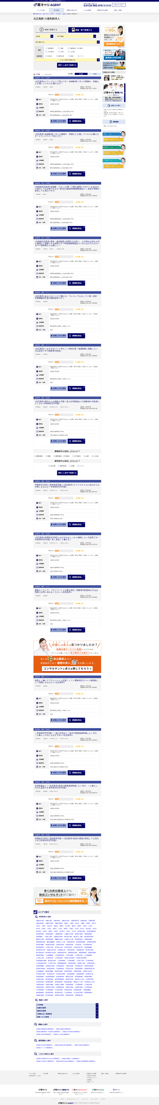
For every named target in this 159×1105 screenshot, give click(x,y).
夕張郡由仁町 (61, 950)
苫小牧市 (67, 926)
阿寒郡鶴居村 (88, 992)
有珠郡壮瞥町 (88, 976)
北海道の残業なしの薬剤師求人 (71, 1058)
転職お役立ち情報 (102, 10)
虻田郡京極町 (40, 944)
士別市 (49, 928)
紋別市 (44, 928)
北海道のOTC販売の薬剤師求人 (71, 1031)
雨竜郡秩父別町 (72, 952)
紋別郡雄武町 (60, 976)
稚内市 (74, 926)
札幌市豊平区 (75, 920)
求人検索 (56, 10)
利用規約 (62, 1099)
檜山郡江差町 (68, 936)
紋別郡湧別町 (80, 974)
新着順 (81, 74)
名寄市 (55, 928)
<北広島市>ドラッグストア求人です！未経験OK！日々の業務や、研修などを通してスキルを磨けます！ (67, 82)
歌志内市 (88, 928)
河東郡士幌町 (49, 984)
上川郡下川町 (80, 960)
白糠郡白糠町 (40, 995)
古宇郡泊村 (78, 944)
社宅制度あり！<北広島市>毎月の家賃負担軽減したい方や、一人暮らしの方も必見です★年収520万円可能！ (66, 787)
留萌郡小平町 (81, 963)
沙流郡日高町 (89, 979)
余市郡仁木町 (59, 947)
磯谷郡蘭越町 (51, 942)
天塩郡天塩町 (69, 966)
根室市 (66, 928)
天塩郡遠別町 (60, 966)
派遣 (71, 56)
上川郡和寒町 (61, 960)
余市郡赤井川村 (78, 947)
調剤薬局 (51, 48)
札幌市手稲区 (49, 923)
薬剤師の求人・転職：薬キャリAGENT (44, 13)
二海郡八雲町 (48, 936)
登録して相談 (118, 10)
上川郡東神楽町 (59, 955)
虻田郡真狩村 (71, 942)
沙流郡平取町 (40, 981)
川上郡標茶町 (68, 992)
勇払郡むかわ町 (79, 979)
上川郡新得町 (79, 984)
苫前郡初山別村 (50, 966)
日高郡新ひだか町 (89, 981)
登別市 (45, 931)
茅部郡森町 (39, 936)
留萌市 (61, 926)
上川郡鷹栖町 (49, 955)
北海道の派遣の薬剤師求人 (82, 1045)
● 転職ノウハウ (90, 1081)
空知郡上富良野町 (69, 958)
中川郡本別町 (59, 989)
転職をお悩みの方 (72, 10)
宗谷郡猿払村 (79, 966)
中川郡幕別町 (88, 987)
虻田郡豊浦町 (79, 976)
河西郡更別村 (60, 987)
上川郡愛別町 (88, 955)
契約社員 (61, 56)
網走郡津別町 (59, 971)
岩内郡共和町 (60, 944)
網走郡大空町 (69, 976)
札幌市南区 (84, 920)
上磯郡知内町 (59, 934)
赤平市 (38, 928)
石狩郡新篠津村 (91, 931)
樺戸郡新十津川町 (51, 952)
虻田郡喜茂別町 (91, 942)
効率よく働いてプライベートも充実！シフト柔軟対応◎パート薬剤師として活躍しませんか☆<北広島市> (66, 681)
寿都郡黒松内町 (40, 942)
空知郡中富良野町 (81, 958)
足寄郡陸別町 (77, 989)
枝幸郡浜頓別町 (88, 966)
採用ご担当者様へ (94, 1099)
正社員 (50, 56)
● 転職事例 (89, 1079)
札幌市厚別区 (40, 923)
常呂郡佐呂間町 (60, 974)
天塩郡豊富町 (60, 968)
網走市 (56, 926)
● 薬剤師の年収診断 (91, 1075)
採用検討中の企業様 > (119, 4)
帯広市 (94, 923)
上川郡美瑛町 (59, 958)
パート (82, 56)
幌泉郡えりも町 (78, 981)
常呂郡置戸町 (51, 974)
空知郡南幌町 (88, 947)
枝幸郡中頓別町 (40, 968)
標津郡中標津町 (59, 995)
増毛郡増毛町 (72, 963)
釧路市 (88, 923)
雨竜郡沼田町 (40, 955)
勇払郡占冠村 (52, 960)
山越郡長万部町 (58, 936)
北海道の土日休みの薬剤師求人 (45, 1061)
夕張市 (44, 926)
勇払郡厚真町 (49, 979)
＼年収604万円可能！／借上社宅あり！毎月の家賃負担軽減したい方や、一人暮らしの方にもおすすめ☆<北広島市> (67, 734)
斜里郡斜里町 (68, 971)
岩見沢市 (49, 926)
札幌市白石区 (65, 920)
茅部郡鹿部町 (88, 934)
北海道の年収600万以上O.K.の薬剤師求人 (48, 1058)
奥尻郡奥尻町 (49, 939)
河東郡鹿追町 (69, 984)
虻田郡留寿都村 (80, 942)
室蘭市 (83, 923)
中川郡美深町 (89, 960)
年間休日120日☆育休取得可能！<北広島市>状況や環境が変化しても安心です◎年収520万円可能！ (67, 839)
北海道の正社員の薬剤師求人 (44, 1045)
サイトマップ (55, 1099)
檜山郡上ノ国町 (78, 936)
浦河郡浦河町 (59, 981)
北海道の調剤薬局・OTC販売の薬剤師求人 (48, 1031)
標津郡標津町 (69, 995)
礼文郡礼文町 (69, 968)
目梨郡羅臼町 (79, 995)
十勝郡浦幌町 (87, 989)
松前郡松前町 (40, 934)
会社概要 (103, 1099)
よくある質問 (87, 10)
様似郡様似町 (68, 981)
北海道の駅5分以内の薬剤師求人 (65, 1061)
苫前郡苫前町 (91, 963)
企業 (61, 51)
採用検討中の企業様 (121, 1073)
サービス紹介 (41, 10)
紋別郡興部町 (40, 976)
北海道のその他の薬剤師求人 (61, 1034)
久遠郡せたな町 (68, 939)
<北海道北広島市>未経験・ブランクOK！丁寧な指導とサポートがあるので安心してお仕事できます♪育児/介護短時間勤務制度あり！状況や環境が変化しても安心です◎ (67, 189)
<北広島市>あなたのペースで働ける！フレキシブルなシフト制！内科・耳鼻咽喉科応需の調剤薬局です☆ (67, 297)
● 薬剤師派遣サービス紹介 (35, 1075)
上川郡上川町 (40, 958)
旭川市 (77, 923)
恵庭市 (50, 931)
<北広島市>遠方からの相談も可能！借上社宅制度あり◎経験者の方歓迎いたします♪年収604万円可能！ (67, 402)
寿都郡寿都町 (88, 939)
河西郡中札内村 (50, 987)
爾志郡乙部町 (40, 939)
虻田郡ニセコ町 (60, 942)
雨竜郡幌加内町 (62, 963)
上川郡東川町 (49, 958)
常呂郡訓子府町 (40, 974)
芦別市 (85, 926)
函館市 (66, 923)
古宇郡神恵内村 (87, 944)
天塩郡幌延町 (40, 971)
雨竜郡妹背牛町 (62, 952)
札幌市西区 (92, 920)
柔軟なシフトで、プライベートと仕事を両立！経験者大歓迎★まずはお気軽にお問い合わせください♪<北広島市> (66, 591)
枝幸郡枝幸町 (51, 968)
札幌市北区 (49, 920)
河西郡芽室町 (40, 987)
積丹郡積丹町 (40, 947)
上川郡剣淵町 (71, 960)
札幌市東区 (57, 920)
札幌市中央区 (40, 920)
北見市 (38, 926)
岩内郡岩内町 (69, 944)
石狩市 (68, 931)
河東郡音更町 (40, 984)
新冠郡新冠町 (49, 981)
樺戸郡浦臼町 (40, 952)
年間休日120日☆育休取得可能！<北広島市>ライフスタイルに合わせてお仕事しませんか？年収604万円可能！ (67, 486)
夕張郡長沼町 (71, 950)
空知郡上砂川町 (51, 950)
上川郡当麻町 (69, 955)
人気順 (95, 74)
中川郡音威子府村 (41, 963)
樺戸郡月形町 (89, 950)
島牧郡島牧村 (79, 939)
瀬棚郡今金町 (59, 939)
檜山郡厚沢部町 (88, 936)
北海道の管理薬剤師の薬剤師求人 (86, 1061)
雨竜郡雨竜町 (83, 952)
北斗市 (74, 931)
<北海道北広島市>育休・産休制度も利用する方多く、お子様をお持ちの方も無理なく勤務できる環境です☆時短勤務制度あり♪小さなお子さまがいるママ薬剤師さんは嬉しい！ (67, 243)
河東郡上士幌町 (59, 984)
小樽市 (72, 923)
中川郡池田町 (40, 989)
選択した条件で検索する (67, 65)
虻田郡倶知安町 (50, 944)
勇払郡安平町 (69, 979)
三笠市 (60, 928)
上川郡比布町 (79, 955)
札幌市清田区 (59, 923)
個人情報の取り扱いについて (73, 1099)
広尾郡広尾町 (79, 987)
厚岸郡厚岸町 (49, 992)
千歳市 (71, 928)
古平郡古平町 (49, 947)
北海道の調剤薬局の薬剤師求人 (45, 1029)
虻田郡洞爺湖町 (59, 979)
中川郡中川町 (52, 963)
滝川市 (77, 928)
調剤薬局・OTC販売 (76, 48)
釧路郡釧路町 (40, 992)
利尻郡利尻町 (79, 968)
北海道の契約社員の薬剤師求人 (64, 1045)
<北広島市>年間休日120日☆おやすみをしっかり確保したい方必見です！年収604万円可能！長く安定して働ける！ (67, 538)
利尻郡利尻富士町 (89, 968)
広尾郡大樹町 (69, 987)
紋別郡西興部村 (50, 976)
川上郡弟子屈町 (78, 992)
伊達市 (56, 931)
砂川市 (82, 928)
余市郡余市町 (68, 947)
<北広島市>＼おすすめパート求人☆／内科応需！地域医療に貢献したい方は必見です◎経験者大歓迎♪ (66, 350)
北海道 (64, 13)
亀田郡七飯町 (79, 934)
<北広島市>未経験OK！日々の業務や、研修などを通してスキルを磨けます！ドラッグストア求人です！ (67, 135)
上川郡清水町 (88, 984)
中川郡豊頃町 (49, 989)
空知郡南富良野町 (41, 960)
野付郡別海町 (49, 995)
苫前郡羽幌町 (40, 966)
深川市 (95, 928)
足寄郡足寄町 (68, 989)
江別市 (90, 926)
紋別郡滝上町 (89, 974)
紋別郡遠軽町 (71, 974)
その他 (72, 51)
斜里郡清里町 (77, 971)
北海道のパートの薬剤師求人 (44, 1047)
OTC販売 (51, 51)
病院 (61, 48)
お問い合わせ (85, 1099)
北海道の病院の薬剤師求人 (63, 1029)
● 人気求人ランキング (92, 1077)
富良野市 (38, 931)
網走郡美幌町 (49, 971)
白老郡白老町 (40, 979)
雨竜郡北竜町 (92, 952)
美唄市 (79, 926)
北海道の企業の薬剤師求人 (44, 1034)
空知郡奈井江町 (40, 950)
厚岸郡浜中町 (59, 992)
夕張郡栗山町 (80, 950)
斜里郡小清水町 (87, 971)
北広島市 (62, 931)
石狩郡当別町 (81, 931)
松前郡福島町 (49, 934)
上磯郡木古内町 (68, 934)
